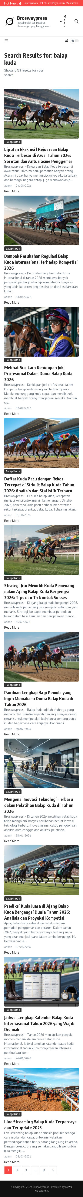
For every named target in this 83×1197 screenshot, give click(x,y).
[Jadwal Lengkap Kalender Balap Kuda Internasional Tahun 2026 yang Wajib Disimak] (41, 982)
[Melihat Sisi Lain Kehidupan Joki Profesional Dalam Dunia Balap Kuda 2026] (41, 332)
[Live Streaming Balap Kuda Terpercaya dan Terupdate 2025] (41, 1089)
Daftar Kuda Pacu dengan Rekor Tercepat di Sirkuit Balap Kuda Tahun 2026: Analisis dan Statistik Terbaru (39, 484)
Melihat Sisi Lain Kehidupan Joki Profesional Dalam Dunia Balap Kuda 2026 (38, 373)
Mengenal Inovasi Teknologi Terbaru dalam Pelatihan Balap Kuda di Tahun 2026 (38, 805)
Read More (11, 191)
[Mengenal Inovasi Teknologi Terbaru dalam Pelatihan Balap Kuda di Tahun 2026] (41, 763)
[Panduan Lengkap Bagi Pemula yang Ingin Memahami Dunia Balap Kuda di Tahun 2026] (41, 657)
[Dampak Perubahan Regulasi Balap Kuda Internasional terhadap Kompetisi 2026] (41, 220)
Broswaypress (32, 18)
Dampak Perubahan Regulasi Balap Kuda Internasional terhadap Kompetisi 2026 (41, 262)
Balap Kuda (13, 141)
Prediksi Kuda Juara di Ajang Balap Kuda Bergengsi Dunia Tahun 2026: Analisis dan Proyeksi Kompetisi (37, 911)
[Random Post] (66, 40)
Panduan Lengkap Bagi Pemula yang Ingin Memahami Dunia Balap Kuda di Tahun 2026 (38, 698)
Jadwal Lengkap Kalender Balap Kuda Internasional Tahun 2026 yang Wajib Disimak (39, 1023)
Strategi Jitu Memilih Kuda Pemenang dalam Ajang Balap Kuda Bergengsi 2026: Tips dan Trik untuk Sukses (39, 591)
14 (44, 1170)
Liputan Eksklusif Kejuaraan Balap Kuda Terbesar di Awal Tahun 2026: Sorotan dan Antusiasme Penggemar (38, 155)
